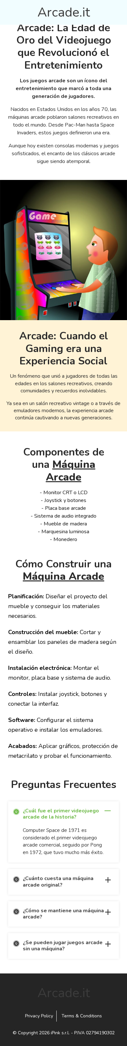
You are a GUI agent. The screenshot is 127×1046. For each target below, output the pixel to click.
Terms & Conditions (82, 1016)
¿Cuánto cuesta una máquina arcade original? (58, 881)
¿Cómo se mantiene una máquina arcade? (63, 913)
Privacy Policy (39, 1016)
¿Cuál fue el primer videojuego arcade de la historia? (61, 814)
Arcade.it (63, 12)
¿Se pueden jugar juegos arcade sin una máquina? (63, 945)
